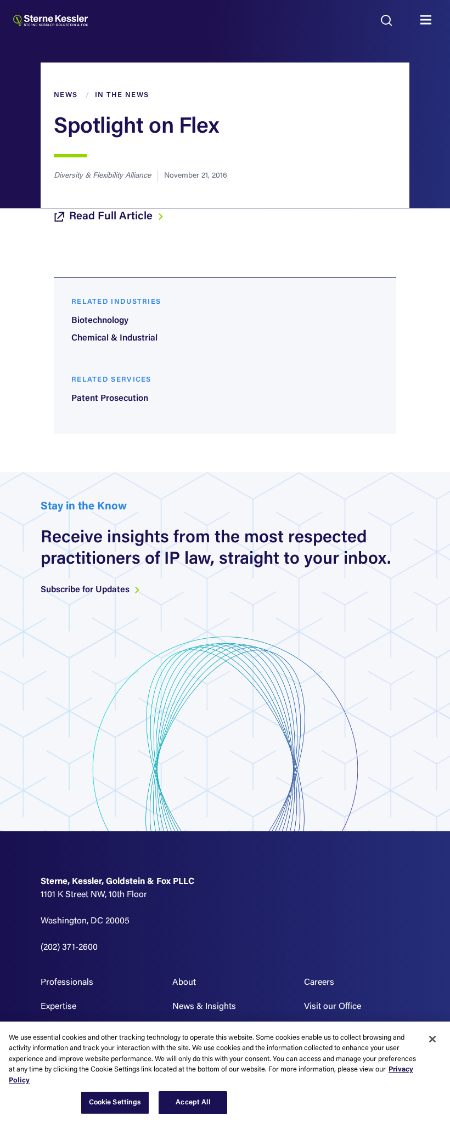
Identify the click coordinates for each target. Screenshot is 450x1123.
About (184, 982)
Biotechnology (99, 320)
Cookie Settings (115, 1102)
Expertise (58, 1006)
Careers (319, 982)
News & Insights (204, 1006)
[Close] (432, 1039)
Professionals (67, 982)
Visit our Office (332, 1006)
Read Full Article (112, 216)
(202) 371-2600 (69, 947)
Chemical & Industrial (114, 338)
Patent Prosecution (109, 398)
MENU (428, 20)
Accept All (193, 1102)
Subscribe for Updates (86, 590)
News (65, 95)
